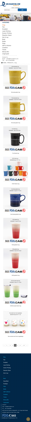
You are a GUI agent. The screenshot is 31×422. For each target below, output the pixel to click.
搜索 (22, 9)
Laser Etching (6, 31)
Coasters (5, 47)
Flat (3, 27)
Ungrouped (5, 54)
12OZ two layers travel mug (15, 305)
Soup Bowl (5, 381)
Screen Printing (7, 33)
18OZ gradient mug (15, 275)
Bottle (4, 41)
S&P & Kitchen (6, 45)
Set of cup (5, 37)
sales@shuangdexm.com (12, 58)
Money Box (5, 52)
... (3, 375)
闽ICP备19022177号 (5, 417)
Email (13, 7)
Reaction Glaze (7, 35)
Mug (4, 357)
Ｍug (3, 25)
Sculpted (5, 29)
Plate (3, 43)
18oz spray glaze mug (15, 92)
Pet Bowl (5, 383)
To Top (28, 419)
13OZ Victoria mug (15, 183)
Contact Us (17, 7)
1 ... (7, 345)
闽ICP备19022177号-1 (14, 417)
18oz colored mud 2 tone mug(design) (15, 336)
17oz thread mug (15, 153)
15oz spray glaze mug (15, 122)
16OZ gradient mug (15, 244)
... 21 (23, 345)
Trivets (4, 50)
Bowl (3, 39)
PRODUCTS (10, 62)
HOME (4, 62)
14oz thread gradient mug (15, 214)
